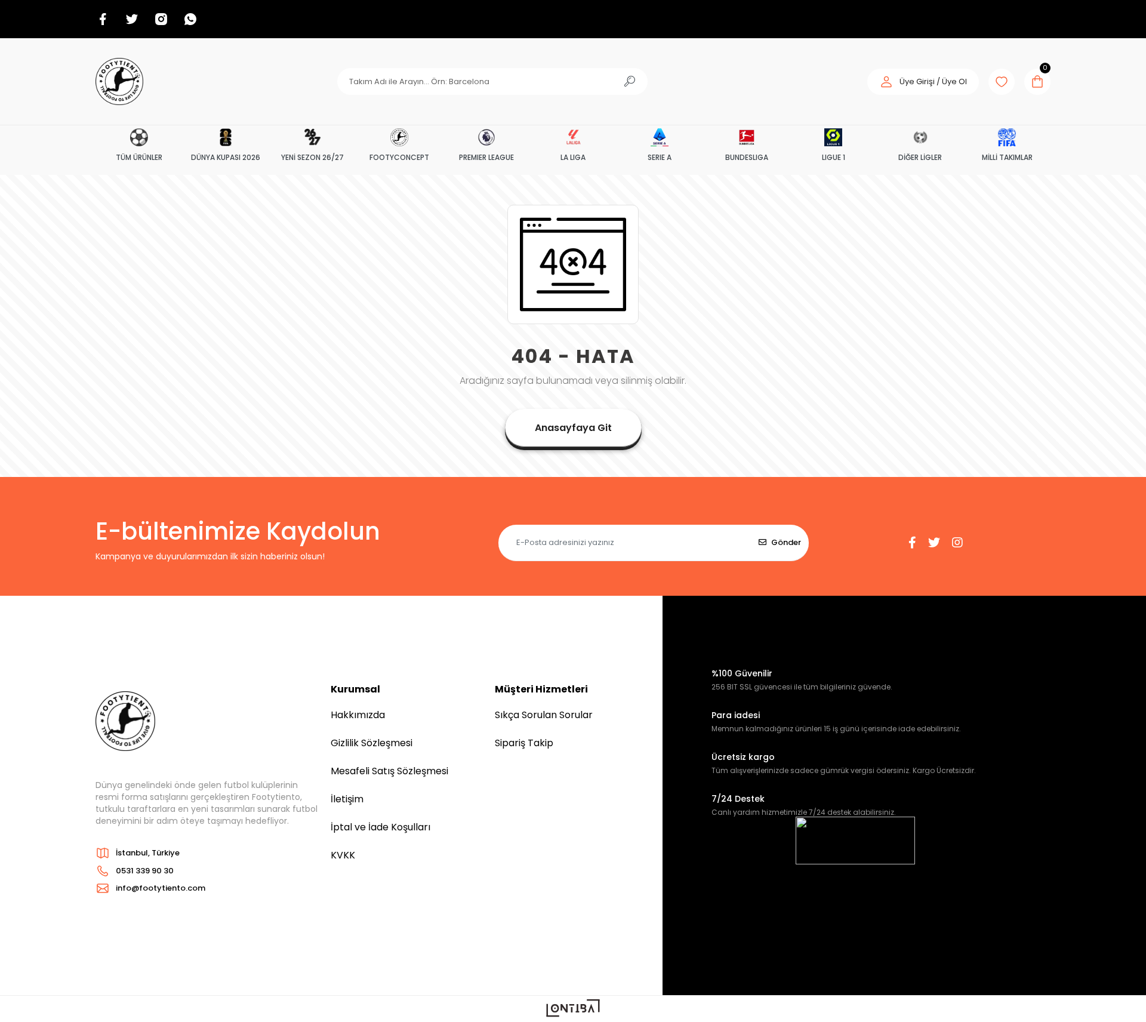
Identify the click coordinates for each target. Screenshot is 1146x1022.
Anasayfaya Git (573, 428)
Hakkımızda (358, 715)
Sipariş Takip (524, 743)
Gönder (786, 542)
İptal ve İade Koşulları (380, 827)
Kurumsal (355, 689)
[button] (923, 82)
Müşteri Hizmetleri (541, 689)
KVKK (343, 855)
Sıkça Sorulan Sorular (544, 715)
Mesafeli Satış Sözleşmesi (389, 771)
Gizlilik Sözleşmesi (371, 743)
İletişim (347, 799)
